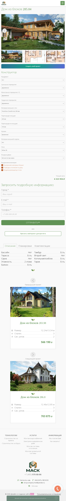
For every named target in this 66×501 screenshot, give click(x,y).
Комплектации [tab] (42, 245)
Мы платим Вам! (55, 438)
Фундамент (4, 77)
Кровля (3, 131)
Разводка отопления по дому (13, 168)
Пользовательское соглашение (49, 494)
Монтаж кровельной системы (33, 452)
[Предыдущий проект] (33, 280)
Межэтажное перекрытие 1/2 (10, 92)
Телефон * (6, 209)
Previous (4, 31)
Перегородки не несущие (9, 124)
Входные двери (6, 155)
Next (61, 31)
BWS (32, 494)
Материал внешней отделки (10, 139)
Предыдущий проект (33, 285)
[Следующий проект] (33, 354)
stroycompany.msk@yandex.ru (34, 483)
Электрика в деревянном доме (33, 442)
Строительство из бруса (11, 443)
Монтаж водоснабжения (33, 438)
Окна (2, 147)
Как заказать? (55, 441)
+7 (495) (33, 474)
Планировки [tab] (25, 245)
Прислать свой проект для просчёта (33, 234)
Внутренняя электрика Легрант (14, 165)
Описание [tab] (10, 245)
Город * (5, 189)
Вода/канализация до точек (13, 170)
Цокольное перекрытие (8, 85)
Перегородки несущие (8, 116)
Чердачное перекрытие (8, 100)
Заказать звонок (42, 480)
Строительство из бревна (11, 439)
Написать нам (25, 480)
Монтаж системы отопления (33, 447)
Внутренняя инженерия (8, 163)
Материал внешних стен (9, 108)
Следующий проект (33, 359)
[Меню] (62, 3)
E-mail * (5, 199)
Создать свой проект (33, 66)
